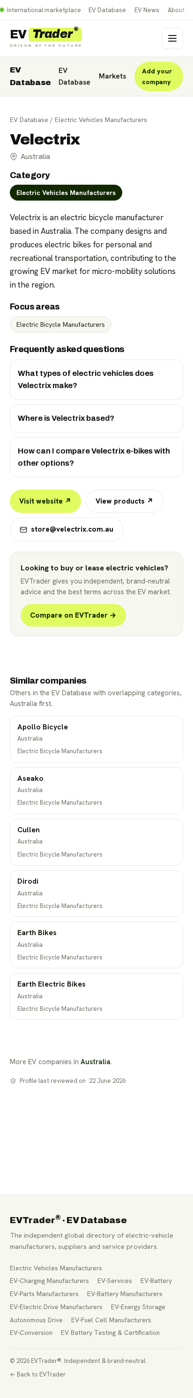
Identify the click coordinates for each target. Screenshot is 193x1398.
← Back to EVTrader (38, 1374)
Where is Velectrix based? (66, 418)
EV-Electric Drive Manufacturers (56, 1307)
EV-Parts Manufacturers (44, 1294)
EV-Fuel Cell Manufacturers (111, 1320)
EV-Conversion (31, 1332)
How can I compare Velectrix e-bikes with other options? (94, 457)
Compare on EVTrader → (73, 615)
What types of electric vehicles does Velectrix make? (86, 379)
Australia (96, 1061)
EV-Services (114, 1280)
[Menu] (172, 38)
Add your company (157, 76)
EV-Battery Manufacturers (125, 1294)
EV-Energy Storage (138, 1307)
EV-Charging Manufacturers (49, 1280)
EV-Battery (156, 1280)
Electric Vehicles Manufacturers (101, 119)
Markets (112, 76)
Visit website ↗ (45, 501)
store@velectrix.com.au (72, 529)
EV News (146, 10)
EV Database (107, 10)
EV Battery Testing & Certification (110, 1332)
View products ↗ (125, 501)
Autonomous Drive (36, 1320)
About (176, 10)
